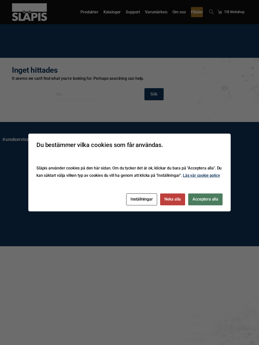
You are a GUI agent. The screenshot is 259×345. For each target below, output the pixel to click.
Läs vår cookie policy (201, 175)
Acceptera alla (205, 199)
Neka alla (172, 199)
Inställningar (142, 199)
